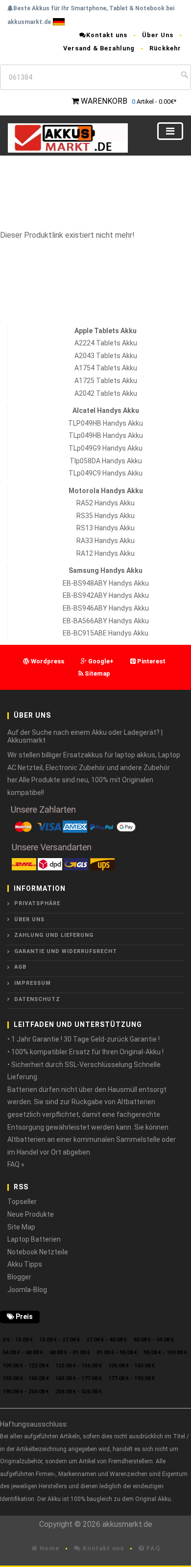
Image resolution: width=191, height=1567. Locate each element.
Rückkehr (165, 48)
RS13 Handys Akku (105, 528)
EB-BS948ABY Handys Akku (106, 583)
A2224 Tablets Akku (105, 343)
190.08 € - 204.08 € (25, 1391)
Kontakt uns (106, 35)
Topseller (22, 1201)
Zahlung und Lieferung (54, 935)
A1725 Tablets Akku (105, 381)
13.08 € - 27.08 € (59, 1340)
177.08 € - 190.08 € (131, 1378)
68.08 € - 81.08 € (69, 1352)
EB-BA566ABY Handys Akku (106, 621)
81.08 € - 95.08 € (116, 1352)
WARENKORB (104, 101)
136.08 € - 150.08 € (131, 1366)
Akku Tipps (24, 1264)
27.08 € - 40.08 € (106, 1340)
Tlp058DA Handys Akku (106, 461)
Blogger (19, 1277)
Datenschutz (37, 999)
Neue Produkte (30, 1214)
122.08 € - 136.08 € (78, 1366)
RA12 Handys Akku (105, 553)
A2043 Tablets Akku (105, 356)
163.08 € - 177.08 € (78, 1378)
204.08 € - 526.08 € (78, 1391)
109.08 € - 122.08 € (25, 1366)
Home (48, 1548)
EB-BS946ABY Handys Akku (106, 608)
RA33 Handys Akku (105, 541)
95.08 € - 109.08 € (165, 1352)
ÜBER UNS (29, 919)
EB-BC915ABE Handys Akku (105, 633)
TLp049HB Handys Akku (106, 435)
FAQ (152, 1548)
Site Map (21, 1227)
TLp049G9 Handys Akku (106, 448)
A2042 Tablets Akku (105, 393)
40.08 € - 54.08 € (153, 1340)
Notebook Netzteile (37, 1252)
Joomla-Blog (27, 1290)
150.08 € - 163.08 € (25, 1378)
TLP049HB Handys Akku (105, 423)
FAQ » (15, 1164)
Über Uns (157, 35)
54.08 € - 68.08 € (22, 1352)
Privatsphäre (37, 903)
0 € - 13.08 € (17, 1340)
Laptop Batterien (34, 1239)
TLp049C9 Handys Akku (106, 473)
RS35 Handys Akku (105, 516)
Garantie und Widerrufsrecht (65, 951)
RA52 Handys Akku (105, 503)
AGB (20, 967)
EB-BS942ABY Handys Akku (106, 595)
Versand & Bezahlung (99, 48)
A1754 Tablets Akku (105, 368)
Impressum (32, 983)
